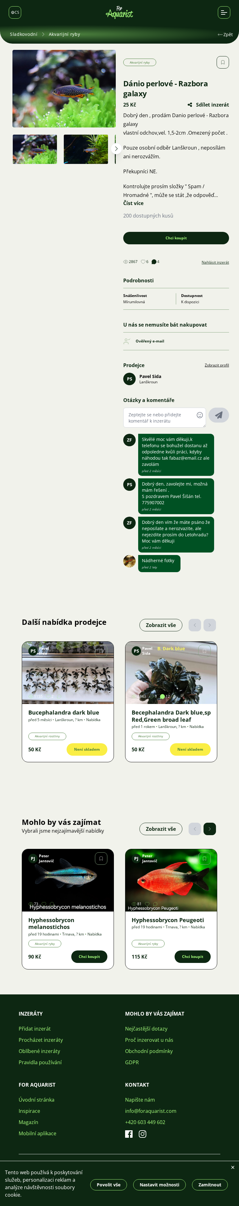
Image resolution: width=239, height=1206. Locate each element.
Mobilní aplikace (37, 1133)
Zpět (228, 34)
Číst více (133, 203)
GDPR (132, 1062)
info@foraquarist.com (150, 1111)
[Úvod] (119, 12)
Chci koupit (176, 238)
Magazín (28, 1122)
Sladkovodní (24, 34)
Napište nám (140, 1099)
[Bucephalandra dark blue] (68, 673)
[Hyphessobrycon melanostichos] (68, 880)
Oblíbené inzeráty (39, 1051)
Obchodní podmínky (149, 1051)
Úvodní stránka (36, 1099)
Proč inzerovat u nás (149, 1039)
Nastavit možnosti (159, 1185)
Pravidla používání (40, 1062)
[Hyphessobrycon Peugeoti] (171, 880)
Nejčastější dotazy (146, 1028)
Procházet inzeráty (41, 1039)
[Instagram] (142, 1134)
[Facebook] (129, 1134)
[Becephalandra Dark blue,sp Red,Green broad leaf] (171, 673)
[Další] (210, 625)
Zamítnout (210, 1185)
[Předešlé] (195, 625)
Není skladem (87, 749)
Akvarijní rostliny (47, 736)
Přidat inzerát (35, 1028)
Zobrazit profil (217, 365)
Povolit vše (108, 1185)
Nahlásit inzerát (215, 262)
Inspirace (29, 1111)
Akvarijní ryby (64, 34)
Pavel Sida (150, 376)
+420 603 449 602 (145, 1122)
